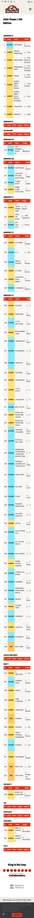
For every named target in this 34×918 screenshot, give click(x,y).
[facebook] (4, 870)
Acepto (17, 915)
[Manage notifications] (3, 914)
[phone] (29, 870)
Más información (23, 905)
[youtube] (7, 870)
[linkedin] (15, 870)
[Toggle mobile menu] (30, 9)
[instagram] (11, 870)
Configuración (28, 904)
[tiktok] (22, 870)
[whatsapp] (18, 870)
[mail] (26, 870)
